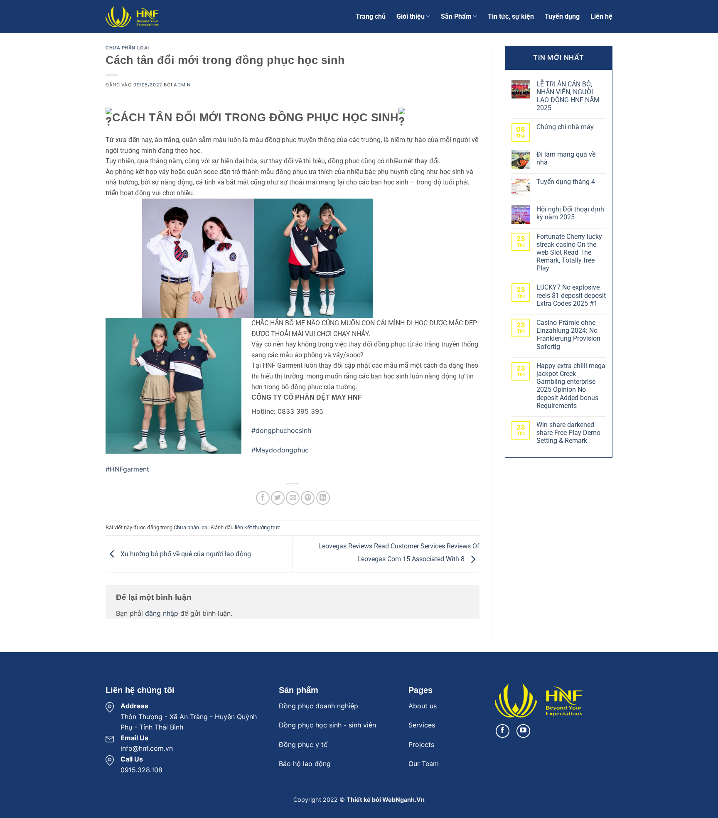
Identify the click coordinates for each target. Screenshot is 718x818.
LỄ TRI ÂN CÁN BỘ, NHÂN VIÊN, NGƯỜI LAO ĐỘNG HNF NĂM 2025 (568, 96)
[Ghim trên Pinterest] (308, 498)
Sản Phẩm (456, 16)
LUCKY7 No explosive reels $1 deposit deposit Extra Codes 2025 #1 (571, 295)
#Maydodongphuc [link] (280, 450)
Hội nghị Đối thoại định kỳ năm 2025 (570, 213)
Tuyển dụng (562, 16)
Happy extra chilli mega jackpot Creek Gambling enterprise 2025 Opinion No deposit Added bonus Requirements (570, 386)
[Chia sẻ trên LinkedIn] (323, 498)
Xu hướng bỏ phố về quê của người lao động (185, 554)
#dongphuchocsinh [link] (281, 430)
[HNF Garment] (147, 16)
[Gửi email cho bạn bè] (293, 498)
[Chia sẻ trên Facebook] (263, 498)
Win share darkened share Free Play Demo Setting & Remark (568, 433)
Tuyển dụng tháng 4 (565, 182)
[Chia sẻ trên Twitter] (278, 498)
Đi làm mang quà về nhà (565, 158)
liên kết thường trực (257, 527)
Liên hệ (601, 16)
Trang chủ (371, 16)
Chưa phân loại (127, 47)
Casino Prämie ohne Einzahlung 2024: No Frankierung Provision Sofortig (568, 335)
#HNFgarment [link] (127, 469)
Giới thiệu (410, 16)
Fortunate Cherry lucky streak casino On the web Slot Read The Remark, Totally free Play (569, 253)
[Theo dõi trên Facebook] (502, 731)
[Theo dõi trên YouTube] (523, 731)
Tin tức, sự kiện (511, 16)
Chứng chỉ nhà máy (565, 127)
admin (182, 85)
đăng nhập (161, 613)
